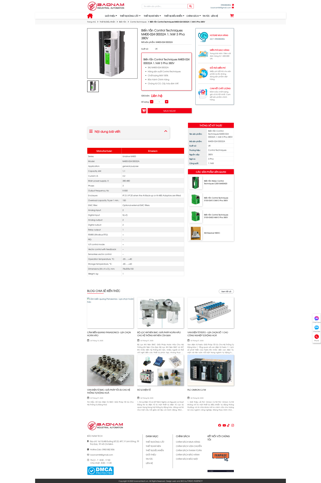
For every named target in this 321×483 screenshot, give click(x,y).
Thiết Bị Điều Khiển (107, 21)
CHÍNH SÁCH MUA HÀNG (188, 441)
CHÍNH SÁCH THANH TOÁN (189, 450)
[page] (219, 426)
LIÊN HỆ (214, 15)
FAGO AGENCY (195, 480)
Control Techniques (138, 21)
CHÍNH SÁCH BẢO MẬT (187, 458)
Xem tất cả (226, 291)
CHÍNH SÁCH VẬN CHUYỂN (189, 446)
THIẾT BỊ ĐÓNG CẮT (155, 441)
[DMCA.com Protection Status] (100, 470)
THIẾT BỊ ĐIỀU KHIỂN (155, 450)
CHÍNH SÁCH (192, 15)
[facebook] (221, 457)
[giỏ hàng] (232, 16)
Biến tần (122, 21)
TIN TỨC (206, 15)
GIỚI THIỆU (110, 15)
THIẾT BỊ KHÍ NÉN (153, 446)
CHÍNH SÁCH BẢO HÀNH (187, 454)
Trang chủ (91, 21)
